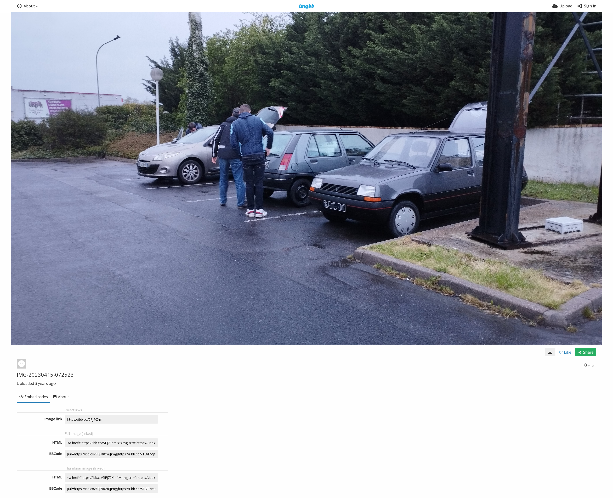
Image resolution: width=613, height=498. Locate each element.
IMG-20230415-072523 (45, 374)
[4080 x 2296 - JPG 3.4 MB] (550, 352)
